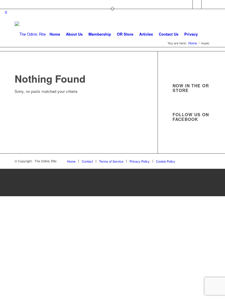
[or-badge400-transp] (30, 34)
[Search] (205, 34)
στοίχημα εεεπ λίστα (112, 182)
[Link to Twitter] (188, 4)
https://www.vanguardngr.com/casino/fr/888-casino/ (112, 175)
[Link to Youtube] (206, 4)
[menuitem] (55, 34)
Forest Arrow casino (112, 189)
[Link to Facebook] (197, 4)
